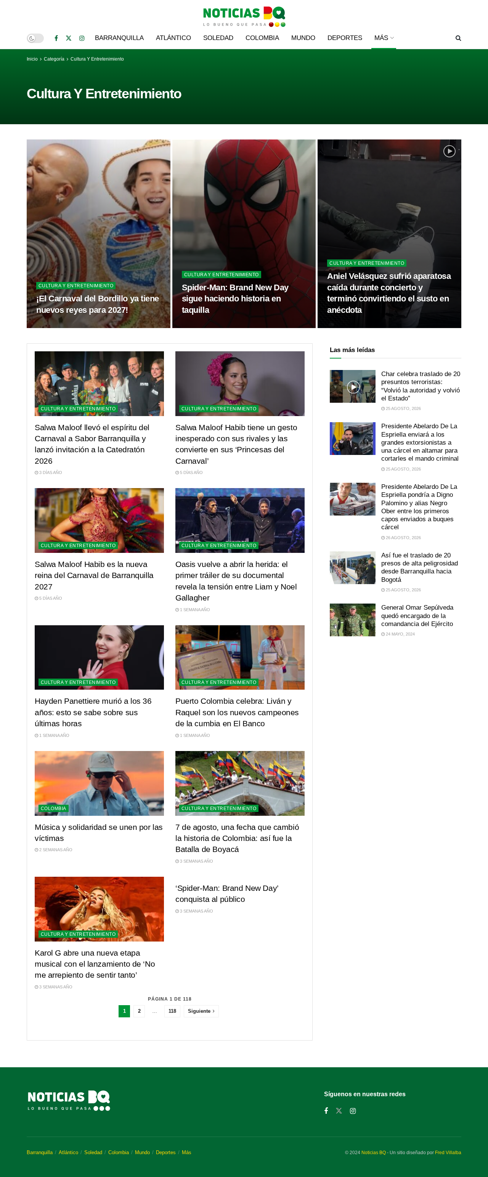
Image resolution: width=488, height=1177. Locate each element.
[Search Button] (458, 38)
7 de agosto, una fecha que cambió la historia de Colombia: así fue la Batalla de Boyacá (237, 838)
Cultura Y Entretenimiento (97, 59)
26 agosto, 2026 (403, 537)
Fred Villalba (448, 1152)
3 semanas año (196, 861)
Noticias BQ (373, 1152)
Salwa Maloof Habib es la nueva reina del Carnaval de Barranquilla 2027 (94, 575)
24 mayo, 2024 (400, 634)
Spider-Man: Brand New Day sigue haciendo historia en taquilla (235, 299)
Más (381, 38)
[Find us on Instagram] (82, 38)
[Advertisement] (395, 707)
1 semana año (194, 609)
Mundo (303, 38)
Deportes (344, 38)
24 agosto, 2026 (349, 325)
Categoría (55, 59)
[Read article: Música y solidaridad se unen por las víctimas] (99, 783)
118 (172, 1011)
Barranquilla (119, 38)
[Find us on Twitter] (69, 38)
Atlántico (173, 38)
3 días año (50, 472)
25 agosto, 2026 (58, 325)
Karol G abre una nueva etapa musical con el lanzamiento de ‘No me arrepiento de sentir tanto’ (95, 964)
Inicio (32, 59)
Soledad (218, 38)
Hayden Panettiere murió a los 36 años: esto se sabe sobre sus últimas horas (93, 712)
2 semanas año (55, 849)
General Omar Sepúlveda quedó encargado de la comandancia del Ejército (417, 616)
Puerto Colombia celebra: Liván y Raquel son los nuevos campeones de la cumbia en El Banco (237, 712)
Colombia (262, 38)
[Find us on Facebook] (56, 38)
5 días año (191, 472)
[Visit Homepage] (244, 13)
